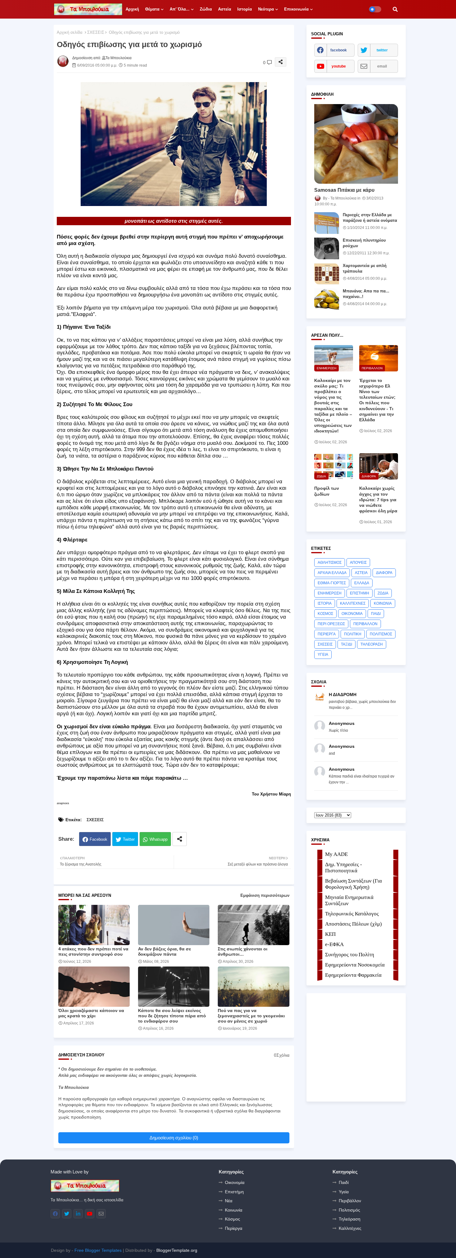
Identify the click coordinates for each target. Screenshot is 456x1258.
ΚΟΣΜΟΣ (325, 613)
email (382, 66)
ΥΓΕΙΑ (323, 654)
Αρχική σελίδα (70, 32)
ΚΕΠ (330, 934)
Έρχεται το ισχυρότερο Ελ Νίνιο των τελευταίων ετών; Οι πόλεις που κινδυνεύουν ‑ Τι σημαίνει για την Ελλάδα (377, 400)
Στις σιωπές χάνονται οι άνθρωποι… (242, 951)
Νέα (228, 1200)
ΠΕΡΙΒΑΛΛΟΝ (365, 624)
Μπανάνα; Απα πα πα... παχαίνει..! (366, 294)
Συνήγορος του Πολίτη (349, 955)
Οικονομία (234, 1182)
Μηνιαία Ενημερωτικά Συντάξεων (349, 900)
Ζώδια (206, 9)
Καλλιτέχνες (350, 1228)
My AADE (336, 854)
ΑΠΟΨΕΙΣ (358, 562)
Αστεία (224, 9)
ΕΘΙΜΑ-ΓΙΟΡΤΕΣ (332, 583)
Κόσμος (232, 1218)
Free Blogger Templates (98, 1250)
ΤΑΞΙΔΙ (346, 644)
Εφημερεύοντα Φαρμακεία (353, 975)
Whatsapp (159, 839)
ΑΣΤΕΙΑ (361, 573)
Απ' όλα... (180, 9)
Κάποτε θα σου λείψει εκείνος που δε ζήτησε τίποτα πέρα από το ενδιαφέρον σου (172, 1015)
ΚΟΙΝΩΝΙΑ (383, 603)
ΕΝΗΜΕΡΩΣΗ (330, 593)
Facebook (98, 839)
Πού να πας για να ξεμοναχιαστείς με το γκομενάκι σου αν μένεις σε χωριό (251, 1015)
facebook (338, 50)
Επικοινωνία (296, 9)
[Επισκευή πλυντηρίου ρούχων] (326, 248)
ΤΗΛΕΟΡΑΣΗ (371, 644)
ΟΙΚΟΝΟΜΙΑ (352, 613)
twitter (382, 50)
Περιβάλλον (350, 1200)
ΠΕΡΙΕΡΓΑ (327, 634)
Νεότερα (266, 9)
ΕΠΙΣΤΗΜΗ (359, 593)
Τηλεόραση (349, 1218)
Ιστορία (244, 9)
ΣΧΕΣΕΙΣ (95, 32)
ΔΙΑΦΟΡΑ (384, 573)
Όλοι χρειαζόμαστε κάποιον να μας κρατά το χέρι (91, 1013)
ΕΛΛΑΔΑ (361, 583)
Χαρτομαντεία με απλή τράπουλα (365, 268)
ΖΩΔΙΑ (383, 593)
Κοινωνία (233, 1210)
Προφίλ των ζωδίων (326, 491)
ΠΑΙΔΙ (376, 613)
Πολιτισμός (349, 1210)
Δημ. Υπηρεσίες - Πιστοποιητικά (343, 867)
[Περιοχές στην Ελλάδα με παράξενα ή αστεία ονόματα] (326, 223)
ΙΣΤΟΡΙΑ (325, 603)
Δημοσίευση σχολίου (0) (174, 1137)
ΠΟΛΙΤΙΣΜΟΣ (381, 634)
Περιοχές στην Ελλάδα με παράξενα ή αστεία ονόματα (370, 218)
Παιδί (344, 1182)
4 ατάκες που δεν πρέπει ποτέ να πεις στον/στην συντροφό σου (93, 951)
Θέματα (152, 9)
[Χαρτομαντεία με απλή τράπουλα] (326, 274)
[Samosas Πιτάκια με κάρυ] (356, 144)
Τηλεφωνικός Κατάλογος (352, 914)
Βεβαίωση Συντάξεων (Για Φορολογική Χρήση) (353, 884)
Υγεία (344, 1191)
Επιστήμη (234, 1191)
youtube (339, 66)
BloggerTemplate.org (176, 1250)
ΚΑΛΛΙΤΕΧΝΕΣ (352, 603)
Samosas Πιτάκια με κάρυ (344, 190)
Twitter (129, 839)
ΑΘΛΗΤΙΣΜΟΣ (330, 562)
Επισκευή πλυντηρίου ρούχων (364, 243)
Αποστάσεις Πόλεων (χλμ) (353, 924)
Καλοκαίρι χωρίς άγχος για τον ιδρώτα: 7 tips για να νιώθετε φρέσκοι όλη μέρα (378, 499)
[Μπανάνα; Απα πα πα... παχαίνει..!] (326, 299)
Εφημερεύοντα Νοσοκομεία (355, 965)
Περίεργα (233, 1228)
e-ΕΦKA (334, 944)
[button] (395, 9)
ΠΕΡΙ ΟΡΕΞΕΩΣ (331, 624)
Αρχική (132, 9)
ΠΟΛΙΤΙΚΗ (352, 634)
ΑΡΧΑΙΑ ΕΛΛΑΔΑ (332, 573)
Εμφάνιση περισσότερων (264, 895)
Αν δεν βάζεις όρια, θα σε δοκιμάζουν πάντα (164, 951)
